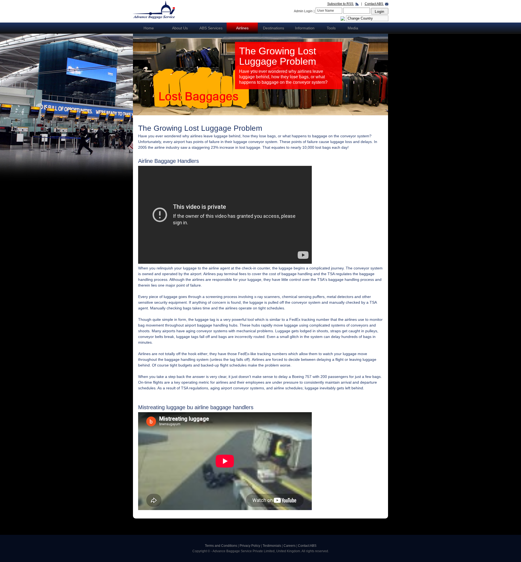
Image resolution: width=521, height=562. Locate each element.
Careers (290, 546)
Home (149, 28)
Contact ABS (374, 4)
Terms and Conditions (221, 546)
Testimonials (272, 546)
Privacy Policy (250, 546)
